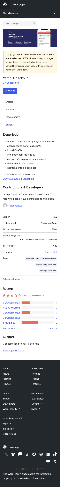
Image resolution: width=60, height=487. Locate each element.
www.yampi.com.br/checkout (18, 178)
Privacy (7, 383)
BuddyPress (11, 433)
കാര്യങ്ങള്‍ (37, 398)
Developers (9, 403)
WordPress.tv (11, 408)
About (6, 368)
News (6, 373)
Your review (9, 328)
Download (10, 90)
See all (53, 328)
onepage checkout (48, 271)
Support (10, 124)
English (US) (51, 252)
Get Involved (38, 393)
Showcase (37, 368)
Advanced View (11, 279)
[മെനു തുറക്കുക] (55, 4)
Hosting (7, 378)
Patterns (36, 383)
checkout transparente (46, 259)
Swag (35, 408)
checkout (30, 259)
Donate (36, 403)
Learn (6, 393)
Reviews (10, 109)
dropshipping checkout (46, 265)
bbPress (9, 428)
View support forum (13, 350)
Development (13, 116)
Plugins (35, 378)
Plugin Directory (10, 13)
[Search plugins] (34, 23)
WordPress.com (13, 418)
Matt (7, 423)
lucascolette (13, 82)
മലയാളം (14, 447)
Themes (35, 373)
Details (9, 101)
